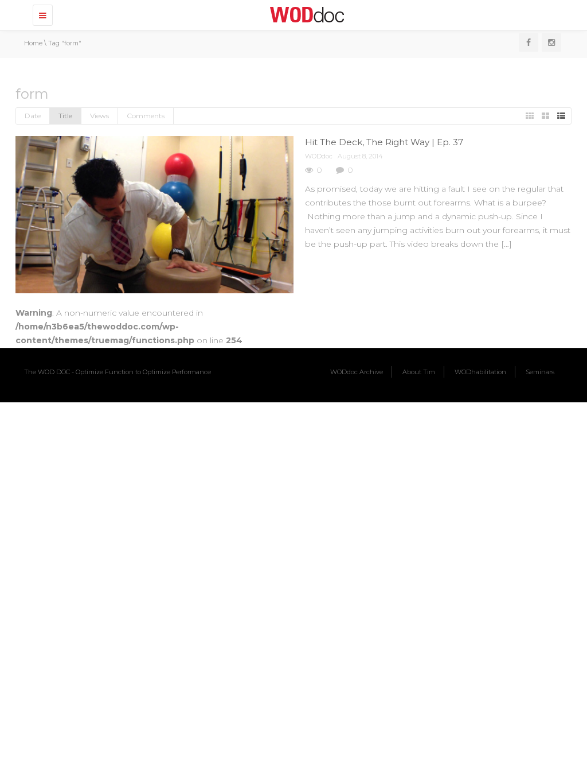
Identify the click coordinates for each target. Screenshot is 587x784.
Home (33, 43)
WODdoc (318, 156)
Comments (146, 115)
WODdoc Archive (356, 372)
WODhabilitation (480, 372)
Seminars (540, 372)
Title (65, 115)
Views (99, 115)
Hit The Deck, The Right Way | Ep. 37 (384, 142)
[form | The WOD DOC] (304, 14)
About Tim (418, 372)
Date (33, 115)
